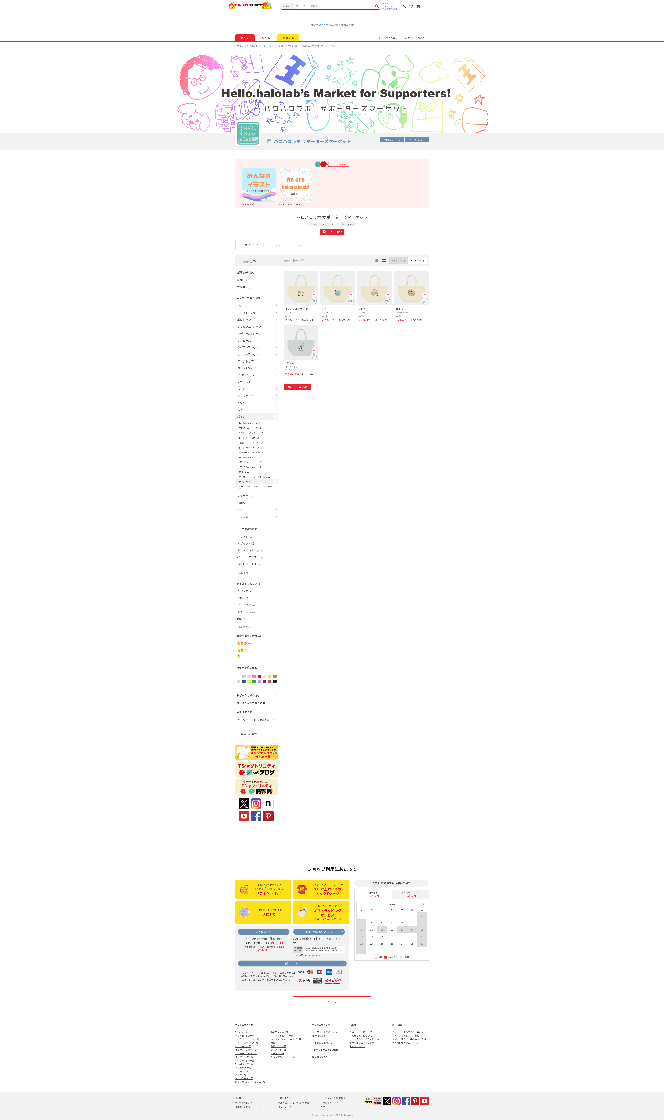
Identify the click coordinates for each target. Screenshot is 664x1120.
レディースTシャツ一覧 (247, 1042)
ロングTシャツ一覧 (244, 1060)
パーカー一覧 (242, 1071)
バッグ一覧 (240, 1074)
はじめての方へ (320, 1056)
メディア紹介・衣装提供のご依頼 (409, 1039)
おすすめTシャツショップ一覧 (286, 1039)
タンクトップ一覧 (244, 1057)
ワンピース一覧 (243, 1046)
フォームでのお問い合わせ (405, 1035)
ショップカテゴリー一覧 (283, 1057)
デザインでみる (417, 260)
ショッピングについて (361, 1032)
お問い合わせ (422, 38)
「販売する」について (361, 1035)
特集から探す (249, 734)
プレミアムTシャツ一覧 (247, 1039)
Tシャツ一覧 (241, 1032)
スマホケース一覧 (244, 1078)
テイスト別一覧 (278, 1049)
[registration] (314, 295)
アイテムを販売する (322, 1042)
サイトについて (357, 1046)
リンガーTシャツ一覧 (246, 1053)
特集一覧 (275, 1042)
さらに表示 (242, 572)
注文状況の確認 (389, 8)
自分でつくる (319, 1035)
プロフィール (391, 140)
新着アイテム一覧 (279, 1032)
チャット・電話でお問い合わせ (408, 1032)
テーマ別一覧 (277, 1053)
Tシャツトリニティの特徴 (325, 1049)
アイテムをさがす (244, 1025)
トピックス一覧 (278, 1046)
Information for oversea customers (332, 25)
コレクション (416, 140)
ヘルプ (406, 38)
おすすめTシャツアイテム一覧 (250, 1082)
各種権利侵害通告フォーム (405, 1042)
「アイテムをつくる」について (365, 1039)
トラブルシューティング (362, 1042)
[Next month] (423, 904)
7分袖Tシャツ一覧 (244, 1064)
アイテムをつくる (321, 1025)
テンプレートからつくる (324, 1032)
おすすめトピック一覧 (282, 1035)
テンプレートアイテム (289, 245)
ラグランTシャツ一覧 (246, 1049)
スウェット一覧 (243, 1067)
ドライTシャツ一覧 (244, 1035)
